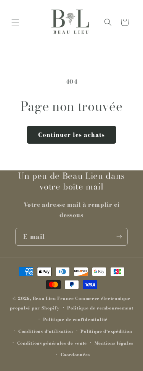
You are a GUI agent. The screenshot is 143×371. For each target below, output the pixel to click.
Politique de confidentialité (75, 319)
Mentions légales (114, 343)
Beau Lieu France (53, 298)
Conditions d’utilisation (45, 331)
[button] (15, 22)
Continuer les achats (71, 134)
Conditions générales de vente (52, 343)
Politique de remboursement (100, 308)
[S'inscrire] (119, 237)
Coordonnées (75, 355)
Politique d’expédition (106, 331)
